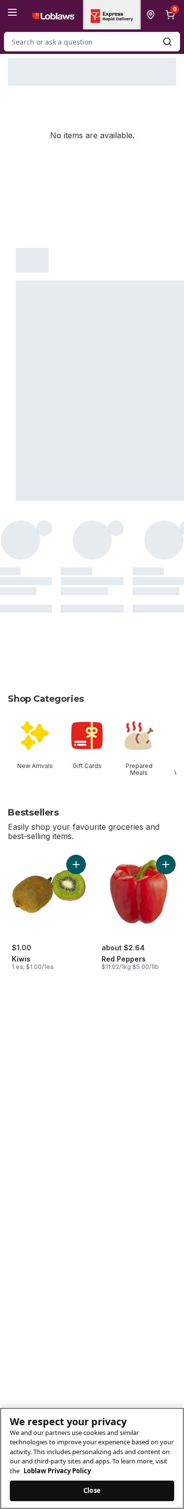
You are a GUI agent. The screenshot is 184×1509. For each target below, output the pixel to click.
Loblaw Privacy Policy (57, 1470)
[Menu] (12, 12)
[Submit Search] (167, 42)
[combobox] (92, 41)
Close (92, 1490)
